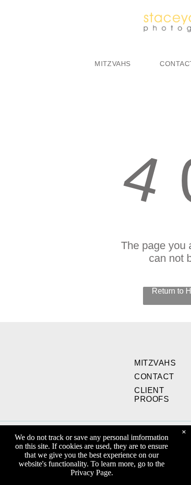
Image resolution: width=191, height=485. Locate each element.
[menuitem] (112, 64)
